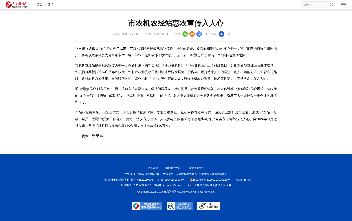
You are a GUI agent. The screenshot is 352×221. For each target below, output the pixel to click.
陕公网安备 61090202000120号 (211, 179)
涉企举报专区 (196, 167)
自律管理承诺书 (173, 167)
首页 (40, 4)
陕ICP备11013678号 (172, 179)
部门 (50, 4)
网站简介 (153, 167)
